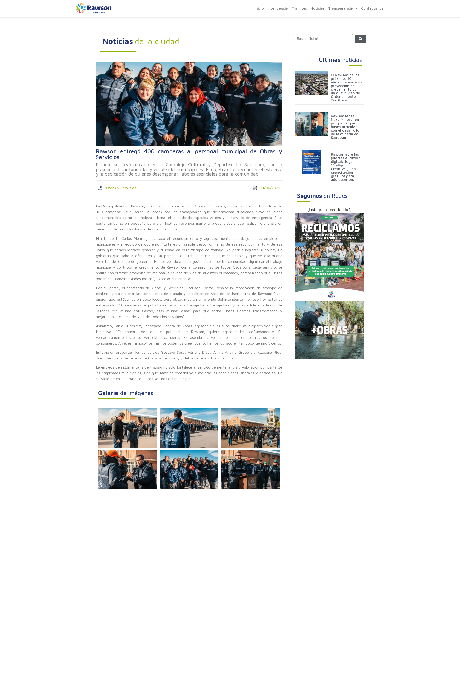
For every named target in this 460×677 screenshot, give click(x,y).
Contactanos (372, 8)
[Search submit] (360, 39)
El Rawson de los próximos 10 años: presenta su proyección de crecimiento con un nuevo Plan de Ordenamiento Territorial (346, 87)
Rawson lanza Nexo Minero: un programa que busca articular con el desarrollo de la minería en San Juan (345, 127)
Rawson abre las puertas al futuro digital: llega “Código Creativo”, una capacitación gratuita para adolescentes (346, 167)
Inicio (259, 8)
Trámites (299, 8)
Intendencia (277, 8)
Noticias (317, 8)
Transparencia (340, 8)
